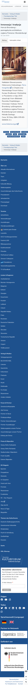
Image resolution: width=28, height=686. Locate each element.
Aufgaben (4, 180)
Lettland (3, 304)
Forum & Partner (6, 403)
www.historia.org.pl (9, 124)
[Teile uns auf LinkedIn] (13, 608)
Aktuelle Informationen (8, 169)
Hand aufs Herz (6, 483)
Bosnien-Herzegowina (8, 282)
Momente (3, 476)
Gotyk (15, 134)
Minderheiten (5, 529)
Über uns (4, 166)
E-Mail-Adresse (7, 582)
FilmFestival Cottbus (7, 255)
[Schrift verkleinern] (26, 679)
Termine (3, 211)
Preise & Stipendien (7, 441)
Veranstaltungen (6, 219)
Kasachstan (4, 297)
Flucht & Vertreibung (7, 533)
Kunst (2, 379)
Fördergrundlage (6, 417)
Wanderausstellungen (7, 226)
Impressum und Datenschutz (14, 682)
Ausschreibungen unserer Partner (11, 432)
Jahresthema (4, 215)
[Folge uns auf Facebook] (2, 599)
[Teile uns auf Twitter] (2, 608)
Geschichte (4, 368)
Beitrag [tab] (4, 40)
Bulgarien (4, 286)
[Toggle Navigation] (25, 2)
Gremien (3, 173)
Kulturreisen (4, 372)
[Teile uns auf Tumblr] (17, 608)
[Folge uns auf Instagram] (10, 599)
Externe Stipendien (6, 459)
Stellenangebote (6, 187)
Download (4, 206)
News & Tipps (5, 509)
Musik (2, 383)
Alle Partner (4, 410)
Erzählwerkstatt (5, 248)
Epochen (3, 469)
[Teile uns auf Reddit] (20, 608)
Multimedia (4, 386)
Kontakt (20, 684)
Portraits (3, 487)
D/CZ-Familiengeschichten (9, 237)
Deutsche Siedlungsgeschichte (10, 522)
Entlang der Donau (6, 435)
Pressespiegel (5, 202)
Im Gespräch (5, 480)
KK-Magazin (5, 465)
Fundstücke (4, 494)
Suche (3, 546)
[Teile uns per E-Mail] (24, 608)
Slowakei (3, 330)
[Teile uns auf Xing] (10, 608)
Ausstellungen (5, 222)
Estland (3, 290)
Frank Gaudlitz (5, 456)
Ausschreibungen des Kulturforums (12, 191)
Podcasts (4, 375)
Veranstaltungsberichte (8, 266)
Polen (2, 315)
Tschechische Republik (8, 337)
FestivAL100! (5, 240)
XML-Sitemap (5, 551)
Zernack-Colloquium (7, 259)
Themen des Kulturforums (9, 518)
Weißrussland (5, 348)
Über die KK (4, 505)
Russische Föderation (7, 322)
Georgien (3, 293)
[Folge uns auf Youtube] (6, 599)
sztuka (23, 136)
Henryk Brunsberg (15, 132)
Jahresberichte (5, 198)
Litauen (3, 308)
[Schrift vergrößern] (26, 676)
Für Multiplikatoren (11, 684)
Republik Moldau (6, 311)
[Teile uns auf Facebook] (6, 608)
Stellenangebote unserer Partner (11, 428)
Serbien (3, 326)
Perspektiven (5, 472)
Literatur (18, 6)
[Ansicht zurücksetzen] (26, 682)
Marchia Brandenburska (13, 136)
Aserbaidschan (5, 279)
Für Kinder (4, 390)
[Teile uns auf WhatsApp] (2, 611)
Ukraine (3, 340)
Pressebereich (5, 195)
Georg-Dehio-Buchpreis (8, 449)
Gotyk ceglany (22, 134)
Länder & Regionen (7, 275)
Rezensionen (5, 393)
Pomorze (6, 132)
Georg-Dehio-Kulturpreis (8, 445)
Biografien (4, 512)
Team (2, 176)
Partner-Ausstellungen (8, 425)
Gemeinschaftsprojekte (8, 406)
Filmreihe (3, 251)
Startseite (4, 160)
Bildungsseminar (6, 244)
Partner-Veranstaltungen (8, 421)
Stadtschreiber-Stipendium (9, 452)
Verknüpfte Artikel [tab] (15, 40)
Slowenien (4, 333)
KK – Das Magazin (6, 498)
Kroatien (3, 301)
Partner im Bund (6, 414)
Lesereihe (4, 233)
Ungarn (3, 344)
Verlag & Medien (6, 354)
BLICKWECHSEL (6, 361)
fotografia (8, 134)
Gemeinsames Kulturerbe (8, 525)
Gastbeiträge (5, 536)
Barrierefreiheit (14, 679)
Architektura (25, 132)
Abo (2, 501)
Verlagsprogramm (7, 6)
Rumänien (4, 319)
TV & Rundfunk (5, 269)
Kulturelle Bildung (6, 184)
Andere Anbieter (6, 397)
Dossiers (3, 540)
